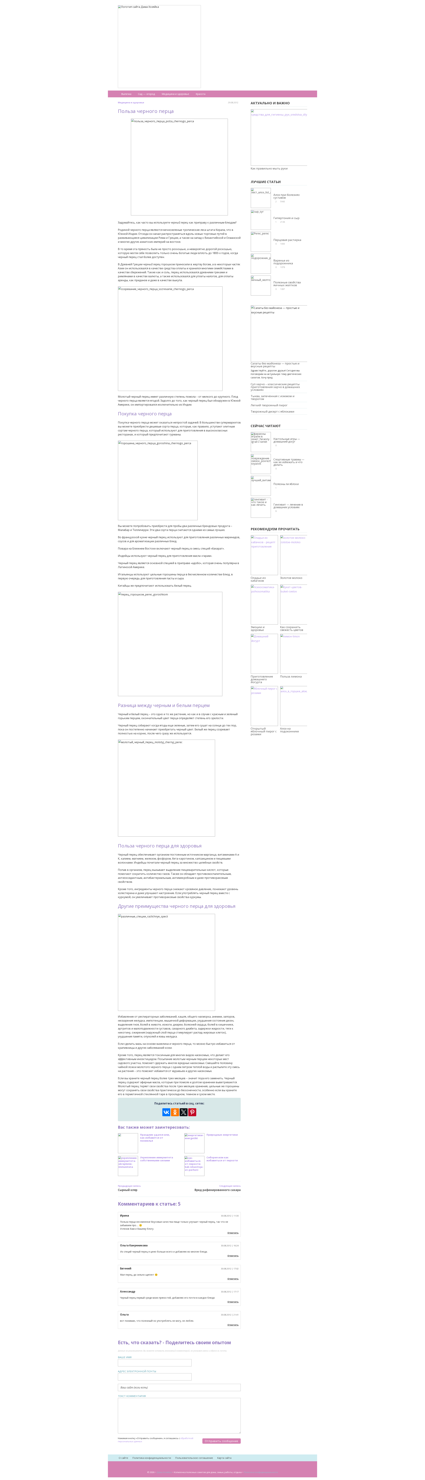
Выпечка (126, 94)
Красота (200, 94)
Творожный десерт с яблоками (272, 411)
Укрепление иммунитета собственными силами (156, 1159)
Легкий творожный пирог (269, 405)
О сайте (123, 1457)
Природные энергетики (222, 1134)
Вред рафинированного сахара (217, 1190)
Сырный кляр (127, 1190)
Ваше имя (125, 1357)
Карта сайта (224, 1457)
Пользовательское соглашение (194, 1457)
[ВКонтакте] (166, 1112)
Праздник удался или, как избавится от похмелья (155, 1137)
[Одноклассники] (175, 1112)
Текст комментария (132, 1395)
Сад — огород (146, 94)
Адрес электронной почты (137, 1371)
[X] (184, 1112)
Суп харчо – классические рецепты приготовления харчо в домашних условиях (275, 387)
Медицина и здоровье (175, 94)
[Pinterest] (192, 1112)
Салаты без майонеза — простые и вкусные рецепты (275, 365)
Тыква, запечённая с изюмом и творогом (273, 397)
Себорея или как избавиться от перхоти (222, 1159)
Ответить (233, 1232)
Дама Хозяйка (164, 1472)
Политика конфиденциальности (151, 1457)
